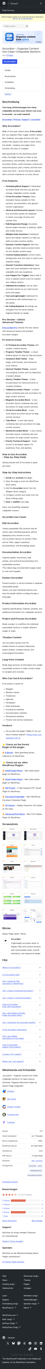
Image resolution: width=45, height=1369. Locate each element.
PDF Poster (10, 788)
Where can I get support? (13, 1061)
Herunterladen (10, 61)
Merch (27, 1308)
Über (4, 1276)
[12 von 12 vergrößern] (39, 912)
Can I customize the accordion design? (19, 1022)
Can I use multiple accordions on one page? (13, 1037)
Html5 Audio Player (14, 771)
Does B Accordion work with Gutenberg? (11, 1005)
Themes (27, 1280)
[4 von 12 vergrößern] (39, 847)
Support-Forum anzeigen (12, 1241)
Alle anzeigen (37, 1221)
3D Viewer (10, 805)
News (4, 1280)
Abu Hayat (11, 1099)
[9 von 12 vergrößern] (18, 896)
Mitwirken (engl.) (31, 1296)
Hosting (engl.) (8, 1284)
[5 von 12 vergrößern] (18, 863)
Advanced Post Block (15, 814)
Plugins (27, 1284)
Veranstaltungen (30, 1300)
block (40, 1166)
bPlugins (9, 55)
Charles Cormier (13, 1107)
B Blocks (9, 752)
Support (8, 94)
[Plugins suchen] (26, 26)
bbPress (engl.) (10, 1323)
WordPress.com (10, 1315)
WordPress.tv (9, 1308)
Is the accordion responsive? (14, 1030)
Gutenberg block (36, 1170)
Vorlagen (27, 1288)
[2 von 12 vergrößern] (39, 831)
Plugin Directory (8, 10)
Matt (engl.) (8, 1319)
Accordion (32, 1166)
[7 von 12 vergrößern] (18, 880)
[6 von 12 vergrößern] (39, 863)
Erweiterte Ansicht (10, 1182)
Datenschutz (7, 1288)
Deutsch (11, 1338)
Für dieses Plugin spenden (13, 1262)
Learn (4, 1296)
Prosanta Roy (13, 1114)
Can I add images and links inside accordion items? (13, 1014)
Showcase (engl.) (31, 1276)
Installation (9, 82)
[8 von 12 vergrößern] (39, 880)
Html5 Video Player (14, 779)
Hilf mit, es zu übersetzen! (23, 18)
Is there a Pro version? (12, 1054)
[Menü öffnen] (41, 3)
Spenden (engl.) (31, 1304)
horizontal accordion (35, 1175)
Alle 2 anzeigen (37, 1161)
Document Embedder (15, 797)
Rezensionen (10, 76)
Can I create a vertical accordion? (16, 998)
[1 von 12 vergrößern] (18, 831)
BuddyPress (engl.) (11, 1327)
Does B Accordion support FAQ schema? (11, 1046)
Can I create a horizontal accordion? (17, 991)
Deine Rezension (9, 1221)
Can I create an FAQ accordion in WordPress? (13, 982)
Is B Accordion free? (11, 975)
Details (7, 70)
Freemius (11, 1122)
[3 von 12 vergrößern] (18, 847)
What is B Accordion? (11, 967)
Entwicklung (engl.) (10, 1304)
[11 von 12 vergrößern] (18, 912)
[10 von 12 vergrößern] (39, 896)
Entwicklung (10, 88)
